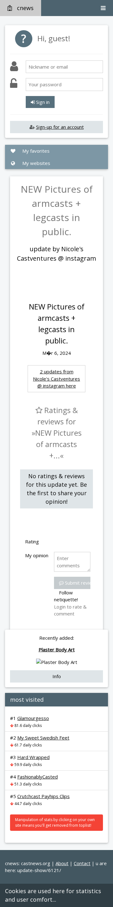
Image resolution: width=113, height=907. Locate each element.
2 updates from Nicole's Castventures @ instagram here (56, 378)
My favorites (35, 151)
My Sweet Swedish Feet (43, 737)
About (62, 863)
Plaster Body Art (57, 649)
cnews (25, 8)
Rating (32, 541)
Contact (82, 863)
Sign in (42, 102)
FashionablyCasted (37, 777)
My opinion (36, 555)
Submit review (80, 583)
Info (56, 676)
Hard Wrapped (33, 757)
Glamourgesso (33, 718)
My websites (35, 163)
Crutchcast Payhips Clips (43, 796)
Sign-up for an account (60, 127)
